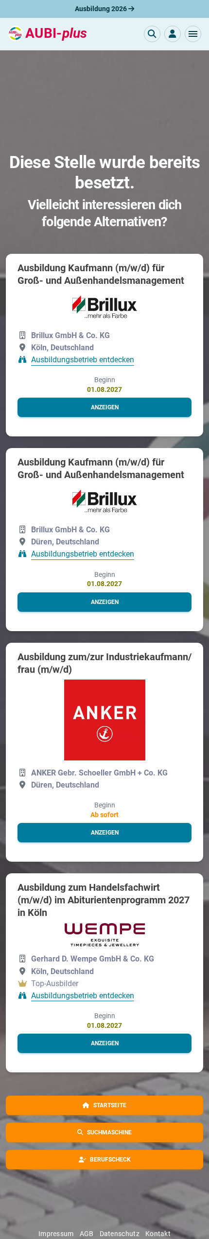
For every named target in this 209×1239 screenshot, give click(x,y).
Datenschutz (119, 1234)
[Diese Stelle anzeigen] (104, 307)
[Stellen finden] (152, 34)
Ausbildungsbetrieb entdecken (82, 360)
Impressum (56, 1234)
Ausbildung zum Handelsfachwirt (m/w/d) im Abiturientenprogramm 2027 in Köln (103, 900)
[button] (193, 34)
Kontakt (158, 1234)
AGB (87, 1234)
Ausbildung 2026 (101, 9)
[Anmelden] (172, 34)
